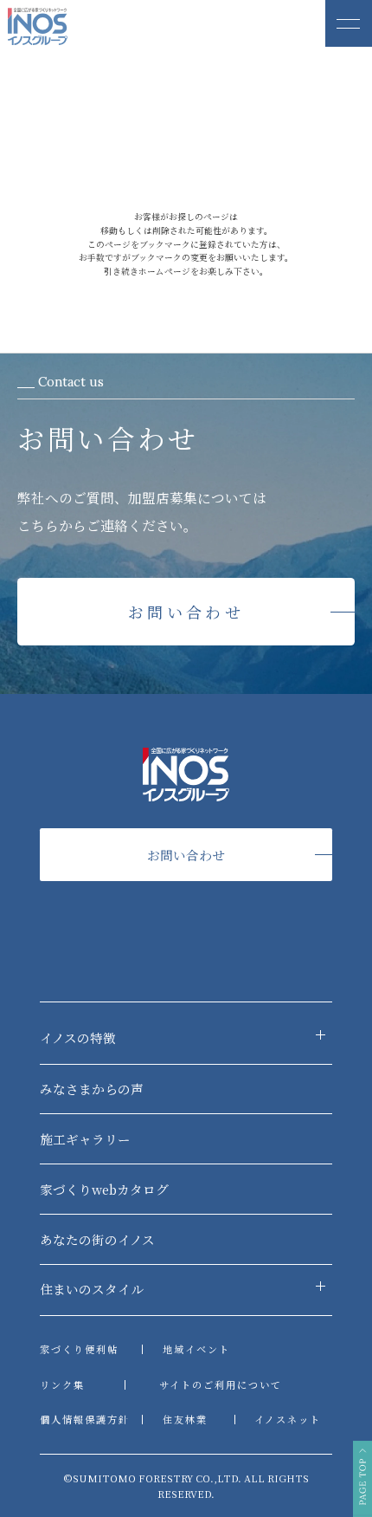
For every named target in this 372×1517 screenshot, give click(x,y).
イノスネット (287, 1419)
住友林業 (185, 1419)
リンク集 (62, 1384)
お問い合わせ (186, 611)
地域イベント (196, 1349)
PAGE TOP (361, 1460)
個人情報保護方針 (85, 1419)
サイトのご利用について (220, 1384)
